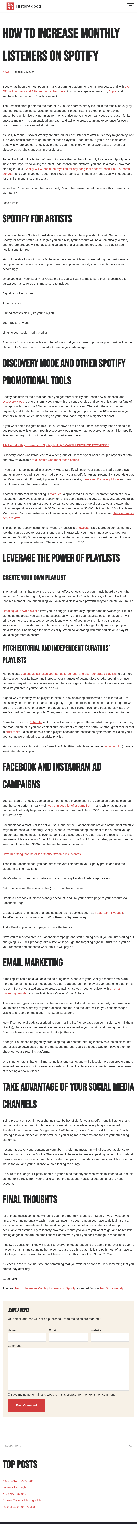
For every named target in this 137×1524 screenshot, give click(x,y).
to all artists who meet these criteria (55, 460)
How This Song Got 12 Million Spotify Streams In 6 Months (42, 854)
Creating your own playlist (20, 611)
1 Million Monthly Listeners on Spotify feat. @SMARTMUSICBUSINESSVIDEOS (56, 445)
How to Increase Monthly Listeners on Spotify (45, 1288)
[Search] (130, 1445)
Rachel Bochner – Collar (19, 1506)
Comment (15, 1345)
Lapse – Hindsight (15, 1487)
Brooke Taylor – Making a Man (23, 1500)
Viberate (36, 722)
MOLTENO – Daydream (18, 1480)
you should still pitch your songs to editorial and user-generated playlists (69, 673)
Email (53, 1330)
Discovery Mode (13, 401)
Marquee (56, 494)
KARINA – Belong (14, 1493)
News (6, 71)
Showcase (82, 527)
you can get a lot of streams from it (71, 805)
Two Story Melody (111, 1288)
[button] (130, 1445)
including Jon (113, 746)
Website (96, 1330)
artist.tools (12, 732)
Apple (112, 91)
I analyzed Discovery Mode (101, 479)
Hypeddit (117, 912)
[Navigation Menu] (130, 6)
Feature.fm (102, 912)
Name (13, 1330)
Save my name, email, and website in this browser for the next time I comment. (63, 1394)
